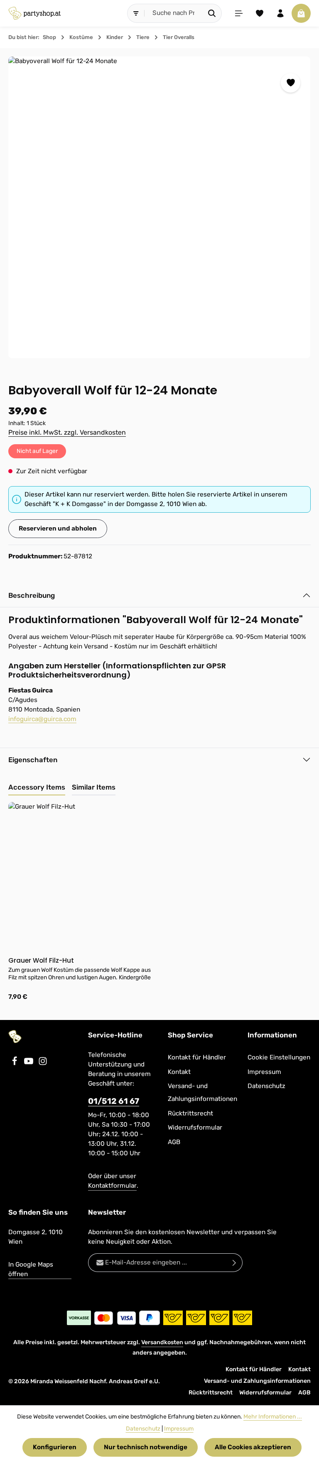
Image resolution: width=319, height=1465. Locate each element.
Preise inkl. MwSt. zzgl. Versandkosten (67, 432)
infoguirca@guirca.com (42, 719)
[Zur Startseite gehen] (34, 13)
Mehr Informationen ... (272, 1416)
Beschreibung (31, 595)
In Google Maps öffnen (30, 1269)
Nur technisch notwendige (145, 1447)
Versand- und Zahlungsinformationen (202, 1092)
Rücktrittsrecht (190, 1113)
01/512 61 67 (113, 1101)
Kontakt (179, 1072)
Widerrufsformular (195, 1127)
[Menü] (238, 13)
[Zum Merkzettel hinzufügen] (290, 83)
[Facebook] (15, 1063)
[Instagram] (42, 1063)
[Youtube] (29, 1063)
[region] (159, 207)
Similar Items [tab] (93, 787)
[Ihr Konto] (280, 13)
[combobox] (173, 13)
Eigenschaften (32, 760)
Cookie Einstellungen (279, 1057)
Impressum (264, 1072)
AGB (174, 1142)
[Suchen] (212, 13)
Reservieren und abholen (58, 528)
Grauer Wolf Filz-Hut (41, 960)
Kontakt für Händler (197, 1057)
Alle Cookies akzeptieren (253, 1447)
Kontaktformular (112, 1185)
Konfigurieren (54, 1447)
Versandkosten (162, 1342)
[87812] (159, 207)
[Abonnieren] (234, 1262)
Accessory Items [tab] (36, 787)
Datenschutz (266, 1086)
